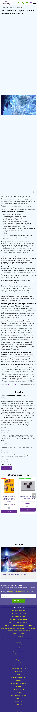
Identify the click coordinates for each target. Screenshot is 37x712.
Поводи (18, 692)
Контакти (18, 648)
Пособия (18, 686)
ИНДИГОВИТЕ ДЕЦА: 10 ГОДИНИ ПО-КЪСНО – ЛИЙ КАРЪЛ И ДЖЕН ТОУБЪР (9, 499)
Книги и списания (18, 689)
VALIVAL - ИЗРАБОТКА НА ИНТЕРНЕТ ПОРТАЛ (18, 639)
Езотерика (18, 654)
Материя (18, 671)
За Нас (18, 642)
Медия (18, 660)
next (34, 495)
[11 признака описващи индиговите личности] (18, 559)
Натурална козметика (18, 683)
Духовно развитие (18, 651)
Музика (18, 698)
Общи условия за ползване (18, 619)
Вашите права (18, 633)
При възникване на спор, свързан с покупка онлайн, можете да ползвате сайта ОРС (18, 629)
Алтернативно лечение (18, 657)
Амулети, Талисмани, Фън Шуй (18, 668)
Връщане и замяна (18, 616)
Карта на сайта (18, 645)
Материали (19, 701)
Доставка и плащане (18, 613)
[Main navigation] (34, 3)
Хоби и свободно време (18, 695)
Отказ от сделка (19, 636)
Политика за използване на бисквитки (18, 625)
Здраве (18, 680)
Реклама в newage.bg (18, 610)
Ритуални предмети (18, 677)
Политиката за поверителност (19, 591)
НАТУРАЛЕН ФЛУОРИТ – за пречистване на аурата (27, 498)
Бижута (18, 674)
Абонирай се (17, 600)
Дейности (18, 704)
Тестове (18, 663)
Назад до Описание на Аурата (12, 7)
